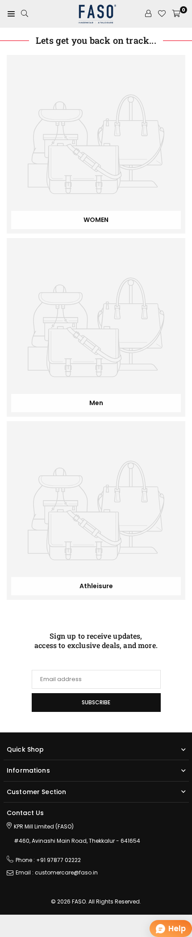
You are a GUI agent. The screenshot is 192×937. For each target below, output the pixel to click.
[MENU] (11, 14)
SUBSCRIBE (96, 702)
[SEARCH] (24, 13)
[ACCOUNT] (148, 13)
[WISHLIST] (161, 13)
